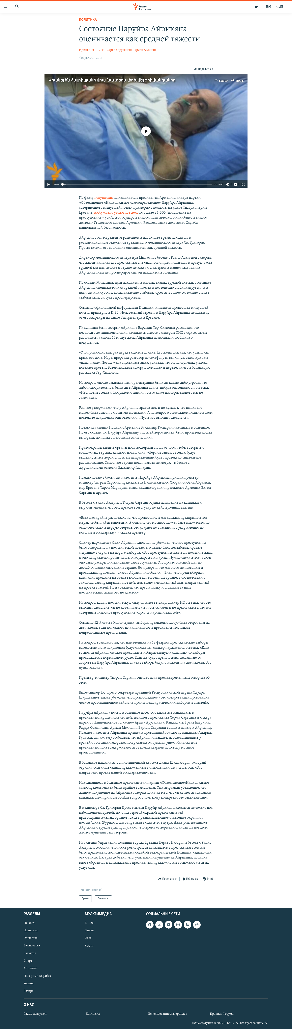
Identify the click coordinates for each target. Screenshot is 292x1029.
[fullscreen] (244, 184)
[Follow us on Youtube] (168, 925)
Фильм (89, 930)
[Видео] (257, 7)
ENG (268, 6)
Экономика (32, 945)
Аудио (89, 945)
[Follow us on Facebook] (150, 925)
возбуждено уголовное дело (116, 213)
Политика (88, 20)
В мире (29, 991)
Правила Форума (222, 1014)
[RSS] (187, 925)
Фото (88, 938)
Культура (30, 953)
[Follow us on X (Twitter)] (159, 925)
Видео (89, 923)
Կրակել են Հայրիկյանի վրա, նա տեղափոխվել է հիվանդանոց (112, 80)
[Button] (203, 69)
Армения (30, 968)
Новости (30, 923)
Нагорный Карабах (37, 976)
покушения (104, 198)
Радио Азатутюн (35, 1014)
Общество (31, 938)
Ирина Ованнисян (92, 50)
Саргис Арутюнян (119, 50)
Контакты (93, 1014)
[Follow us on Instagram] (178, 925)
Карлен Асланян (144, 50)
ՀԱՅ (279, 6)
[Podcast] (197, 925)
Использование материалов (167, 1014)
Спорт (28, 961)
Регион (29, 983)
